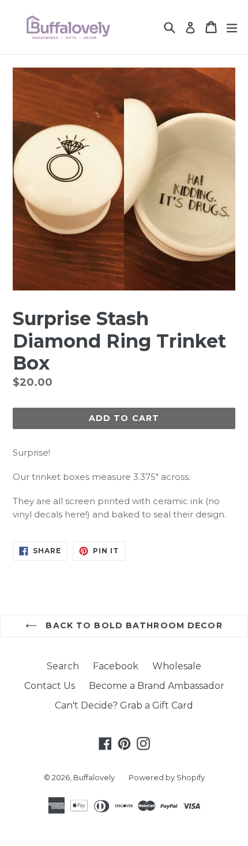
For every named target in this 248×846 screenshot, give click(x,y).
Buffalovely (94, 777)
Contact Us (49, 685)
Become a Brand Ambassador (156, 685)
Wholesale (176, 666)
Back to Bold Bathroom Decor (132, 625)
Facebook (115, 666)
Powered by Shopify (167, 777)
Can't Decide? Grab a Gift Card (124, 705)
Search (63, 666)
